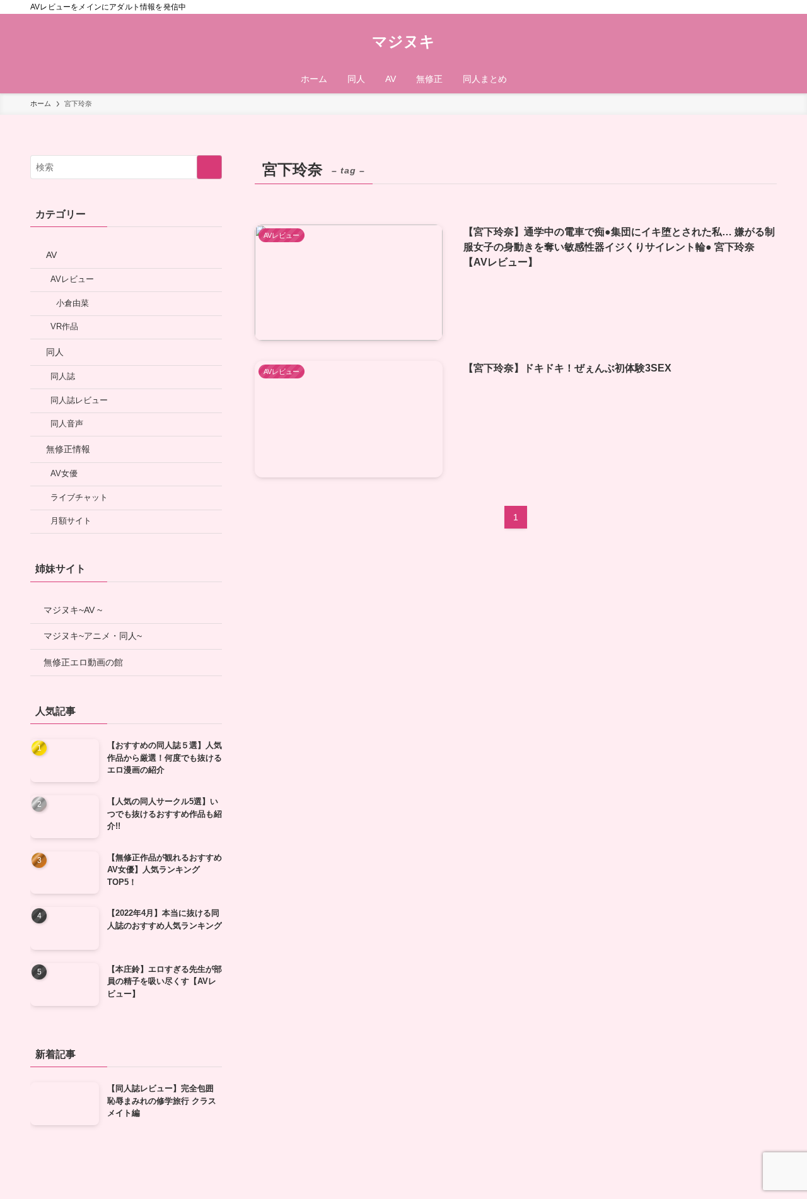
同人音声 (66, 423)
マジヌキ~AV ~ (73, 610)
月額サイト (70, 521)
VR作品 (64, 326)
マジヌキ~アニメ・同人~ (93, 636)
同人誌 (62, 376)
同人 (55, 352)
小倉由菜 (72, 303)
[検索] (768, 7)
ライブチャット (79, 497)
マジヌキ (403, 41)
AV (51, 255)
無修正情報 (68, 449)
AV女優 (64, 473)
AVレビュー (72, 279)
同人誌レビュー (79, 400)
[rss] (752, 7)
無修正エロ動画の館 (83, 662)
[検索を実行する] (209, 167)
